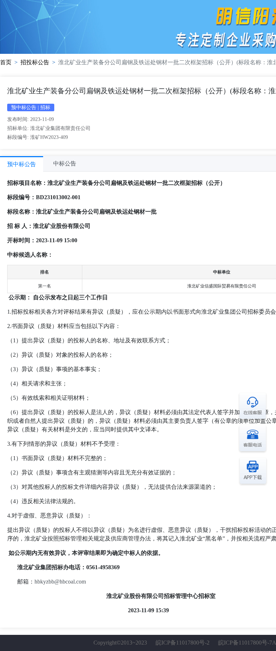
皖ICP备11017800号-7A (247, 643)
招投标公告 (34, 62)
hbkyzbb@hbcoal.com (60, 582)
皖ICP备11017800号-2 (183, 643)
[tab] (21, 164)
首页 (6, 62)
